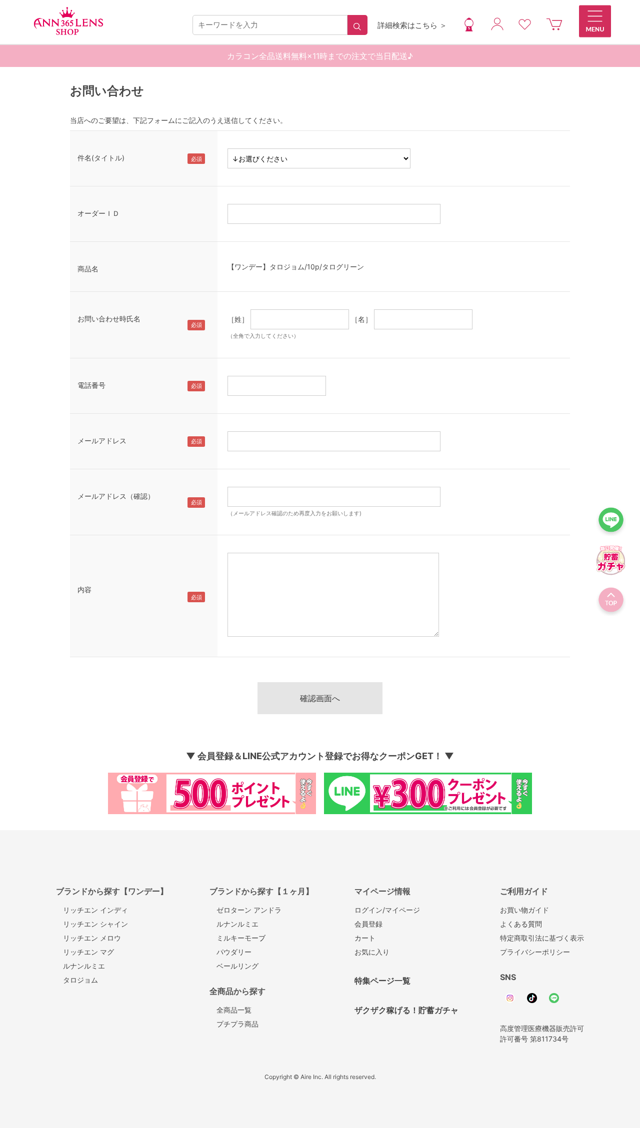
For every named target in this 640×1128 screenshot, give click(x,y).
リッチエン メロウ (88, 938)
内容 (85, 589)
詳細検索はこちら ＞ (412, 25)
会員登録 (368, 924)
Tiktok (532, 998)
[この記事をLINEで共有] (611, 523)
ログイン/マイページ (387, 910)
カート (365, 938)
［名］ (361, 319)
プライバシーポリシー (535, 952)
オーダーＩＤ (99, 213)
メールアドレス (102, 440)
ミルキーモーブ (238, 938)
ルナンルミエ (80, 966)
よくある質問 (521, 924)
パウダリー (231, 952)
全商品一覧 (231, 1010)
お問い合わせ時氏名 (109, 318)
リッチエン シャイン (92, 924)
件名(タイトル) (101, 157)
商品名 (88, 268)
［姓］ (238, 319)
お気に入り (372, 952)
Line (554, 998)
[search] (358, 25)
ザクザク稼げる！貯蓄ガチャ (406, 1010)
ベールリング (234, 966)
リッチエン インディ (92, 910)
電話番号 (92, 385)
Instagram (510, 998)
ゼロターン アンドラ (246, 910)
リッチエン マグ (85, 952)
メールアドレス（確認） (116, 496)
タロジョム (77, 980)
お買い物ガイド (524, 910)
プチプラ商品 (234, 1024)
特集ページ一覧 (382, 981)
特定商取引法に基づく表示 (542, 938)
